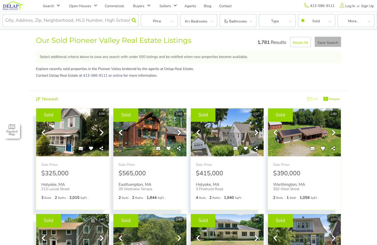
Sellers (165, 6)
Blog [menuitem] (208, 6)
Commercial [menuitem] (114, 6)
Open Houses (80, 6)
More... (353, 21)
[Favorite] (91, 149)
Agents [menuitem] (190, 6)
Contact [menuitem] (225, 6)
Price (157, 21)
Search (48, 6)
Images (334, 99)
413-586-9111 (95, 75)
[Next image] (102, 133)
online (118, 75)
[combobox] (6, 20)
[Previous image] (43, 133)
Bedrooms (199, 21)
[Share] (101, 149)
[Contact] (81, 149)
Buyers (138, 6)
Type (275, 21)
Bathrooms (238, 21)
